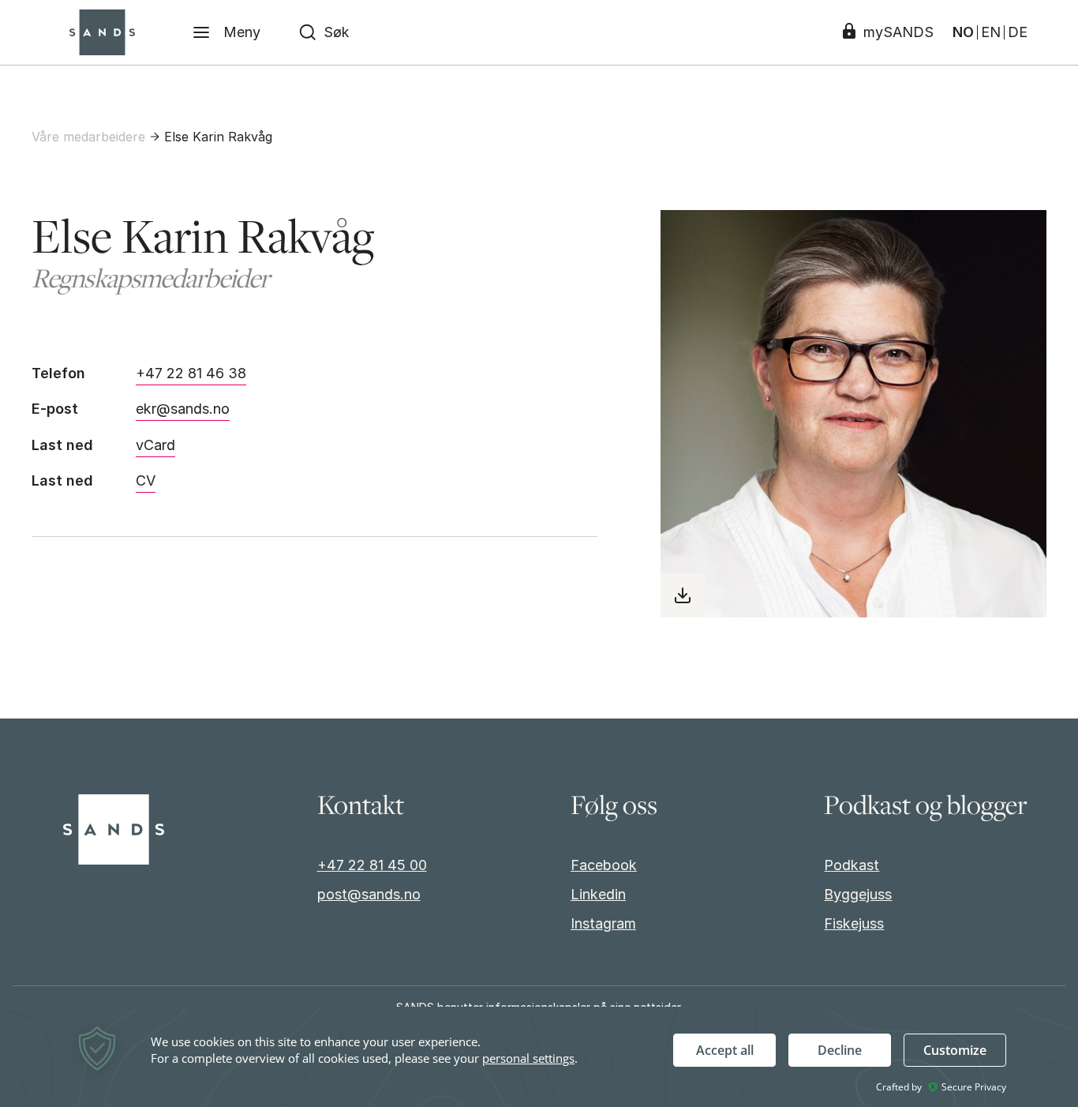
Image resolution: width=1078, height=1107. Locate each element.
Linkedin (598, 894)
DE (1017, 32)
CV (145, 480)
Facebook (604, 865)
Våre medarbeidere (88, 136)
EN (991, 32)
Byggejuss (858, 894)
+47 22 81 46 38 (191, 373)
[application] (539, 1057)
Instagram (603, 923)
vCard (155, 445)
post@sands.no (369, 894)
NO (963, 32)
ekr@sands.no (183, 408)
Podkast (851, 865)
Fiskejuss (854, 923)
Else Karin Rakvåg (218, 136)
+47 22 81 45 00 (372, 865)
